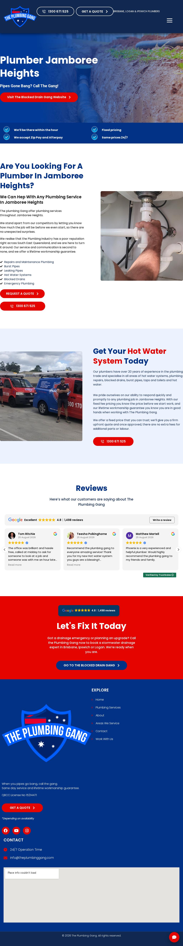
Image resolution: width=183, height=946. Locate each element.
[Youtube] (16, 831)
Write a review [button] (162, 520)
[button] (178, 549)
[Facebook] (6, 831)
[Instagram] (27, 831)
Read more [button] (15, 565)
